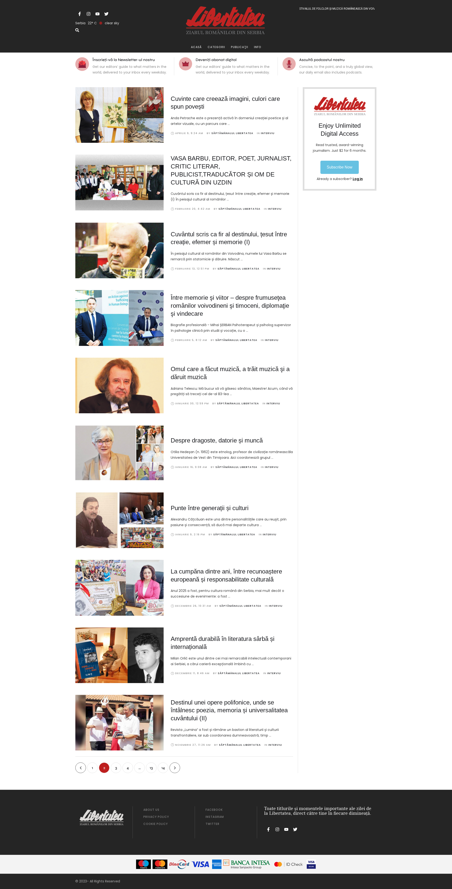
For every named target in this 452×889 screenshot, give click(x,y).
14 (163, 768)
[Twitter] (106, 14)
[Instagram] (88, 14)
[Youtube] (97, 14)
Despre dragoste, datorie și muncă (217, 440)
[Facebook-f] (79, 14)
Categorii (216, 47)
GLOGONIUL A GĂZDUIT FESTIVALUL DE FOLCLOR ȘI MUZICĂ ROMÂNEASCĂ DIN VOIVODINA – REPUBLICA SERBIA (323, 8)
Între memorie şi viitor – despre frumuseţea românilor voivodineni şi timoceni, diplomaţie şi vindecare (230, 305)
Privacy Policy (156, 817)
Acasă (196, 47)
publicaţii (239, 47)
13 (151, 768)
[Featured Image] (119, 115)
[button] (339, 167)
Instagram (215, 817)
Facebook (214, 810)
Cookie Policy (155, 824)
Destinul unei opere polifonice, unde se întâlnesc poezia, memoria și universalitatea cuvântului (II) (229, 710)
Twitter (212, 824)
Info (257, 47)
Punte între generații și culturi (210, 508)
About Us (151, 810)
